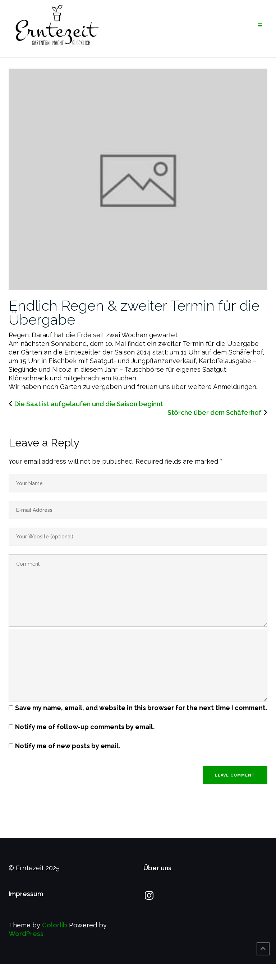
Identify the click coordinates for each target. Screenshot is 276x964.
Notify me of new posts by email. (67, 746)
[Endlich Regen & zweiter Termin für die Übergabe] (138, 178)
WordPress (26, 933)
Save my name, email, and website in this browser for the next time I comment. (141, 708)
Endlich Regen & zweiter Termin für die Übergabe (134, 312)
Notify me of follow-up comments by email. (85, 727)
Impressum (26, 894)
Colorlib (54, 925)
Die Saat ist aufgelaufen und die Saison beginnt (88, 404)
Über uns (157, 868)
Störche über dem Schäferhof (214, 412)
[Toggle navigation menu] (260, 25)
